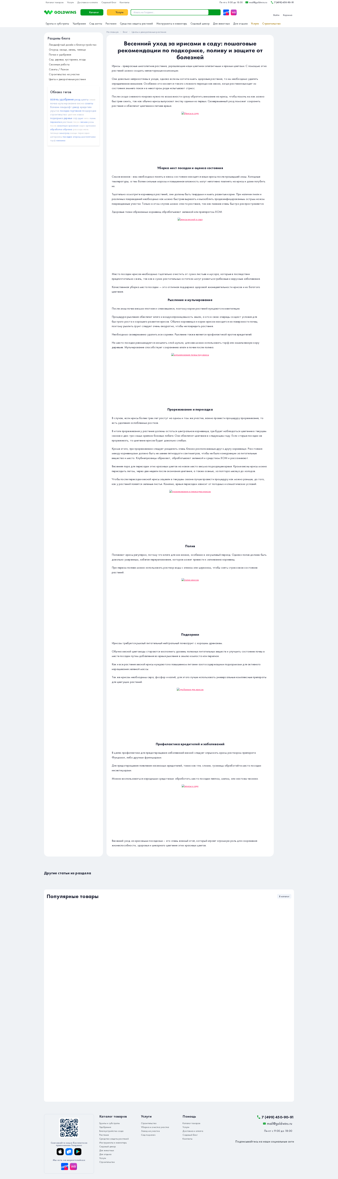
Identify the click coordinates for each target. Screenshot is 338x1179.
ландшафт (66, 107)
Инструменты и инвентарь (172, 23)
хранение (73, 125)
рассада (78, 129)
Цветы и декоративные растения (67, 79)
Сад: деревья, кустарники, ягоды (67, 59)
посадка (67, 136)
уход (77, 99)
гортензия (75, 111)
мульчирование (67, 103)
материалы (56, 136)
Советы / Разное (58, 69)
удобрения (67, 99)
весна (80, 103)
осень (54, 99)
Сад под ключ (148, 1134)
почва (53, 103)
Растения (111, 23)
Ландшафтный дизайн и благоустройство (72, 44)
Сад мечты (95, 23)
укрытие (54, 111)
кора (82, 125)
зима (92, 99)
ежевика (60, 140)
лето (86, 118)
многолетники (88, 136)
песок (76, 121)
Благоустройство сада (111, 1131)
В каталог (284, 896)
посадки (64, 111)
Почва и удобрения (60, 54)
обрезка (67, 129)
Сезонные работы (59, 64)
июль (85, 129)
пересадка (84, 133)
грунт (80, 118)
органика (91, 125)
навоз (80, 114)
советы (89, 103)
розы (91, 121)
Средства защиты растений (136, 23)
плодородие (89, 111)
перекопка (56, 121)
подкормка (56, 118)
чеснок (84, 121)
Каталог (94, 12)
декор (75, 107)
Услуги (70, 2)
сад (75, 118)
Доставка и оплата (87, 2)
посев (53, 125)
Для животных (221, 23)
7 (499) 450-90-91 (284, 2)
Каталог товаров (55, 2)
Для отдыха (240, 23)
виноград (65, 133)
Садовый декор (199, 23)
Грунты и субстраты (57, 23)
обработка (56, 129)
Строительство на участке (64, 74)
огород (76, 136)
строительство (58, 114)
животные (62, 125)
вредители (86, 107)
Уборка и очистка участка (155, 1127)
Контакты (125, 2)
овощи (73, 133)
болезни (54, 107)
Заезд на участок (150, 1131)
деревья (68, 118)
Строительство (271, 23)
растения (67, 121)
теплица (54, 133)
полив (93, 118)
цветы (85, 99)
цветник (72, 114)
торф (53, 140)
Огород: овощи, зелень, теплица (67, 49)
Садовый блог (108, 2)
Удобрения (79, 23)
